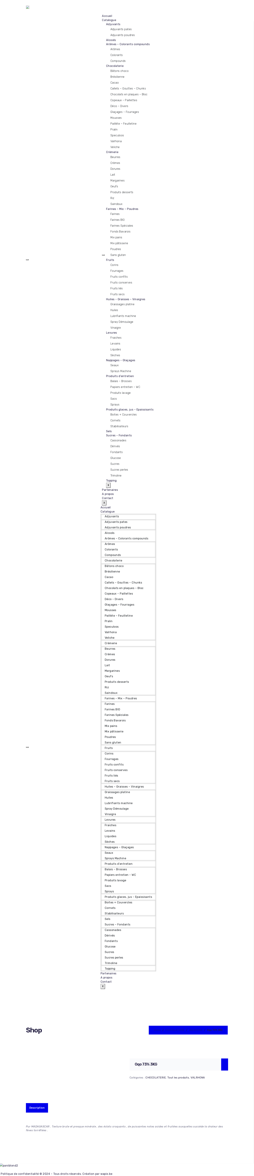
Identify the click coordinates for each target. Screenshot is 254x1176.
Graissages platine (122, 304)
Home (157, 1030)
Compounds (118, 61)
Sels (109, 431)
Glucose (115, 458)
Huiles (114, 310)
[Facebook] (127, 1169)
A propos (108, 494)
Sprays (115, 404)
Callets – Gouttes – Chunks (128, 88)
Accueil (107, 16)
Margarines (117, 180)
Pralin (114, 129)
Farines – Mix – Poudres (122, 209)
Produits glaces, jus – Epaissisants (130, 409)
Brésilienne (117, 76)
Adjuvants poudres (122, 35)
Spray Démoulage (121, 321)
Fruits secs (117, 294)
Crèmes (115, 163)
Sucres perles (119, 469)
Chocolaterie (115, 66)
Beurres (115, 157)
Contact (107, 498)
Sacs (113, 398)
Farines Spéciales (121, 225)
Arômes (115, 49)
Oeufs (114, 186)
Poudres (115, 249)
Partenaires (110, 489)
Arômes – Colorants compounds (128, 44)
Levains (115, 343)
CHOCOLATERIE (174, 1030)
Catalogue (109, 20)
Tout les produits (178, 1077)
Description (37, 1107)
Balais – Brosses (121, 381)
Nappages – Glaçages (120, 360)
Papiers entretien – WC (125, 387)
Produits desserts (121, 192)
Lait (112, 174)
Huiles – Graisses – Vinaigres (125, 299)
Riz (112, 198)
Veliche (115, 147)
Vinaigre (115, 327)
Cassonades (118, 440)
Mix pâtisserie (119, 243)
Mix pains (116, 237)
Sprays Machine (120, 371)
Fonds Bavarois (120, 231)
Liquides (115, 349)
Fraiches (116, 337)
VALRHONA (195, 1030)
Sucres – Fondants (119, 435)
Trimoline (116, 475)
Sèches (115, 355)
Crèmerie (112, 152)
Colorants (116, 55)
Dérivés (115, 446)
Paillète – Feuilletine (123, 123)
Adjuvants (113, 24)
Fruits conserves (121, 282)
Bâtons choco (119, 71)
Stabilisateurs (119, 426)
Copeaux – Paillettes (123, 100)
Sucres (115, 463)
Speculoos (117, 135)
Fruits (110, 260)
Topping (111, 480)
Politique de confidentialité (19, 1173)
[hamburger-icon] (27, 259)
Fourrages (117, 270)
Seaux (114, 365)
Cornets (115, 420)
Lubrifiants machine (123, 316)
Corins (114, 265)
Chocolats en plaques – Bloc (129, 94)
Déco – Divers (119, 106)
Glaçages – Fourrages (124, 112)
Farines (115, 214)
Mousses (116, 117)
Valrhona (116, 141)
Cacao (114, 82)
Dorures (115, 168)
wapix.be (106, 1173)
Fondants (116, 452)
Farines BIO (117, 219)
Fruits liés (116, 288)
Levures (111, 332)
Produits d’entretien (120, 376)
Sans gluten (118, 255)
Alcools (111, 40)
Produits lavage (120, 392)
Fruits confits (119, 276)
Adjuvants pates (121, 29)
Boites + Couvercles (123, 414)
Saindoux (116, 204)
